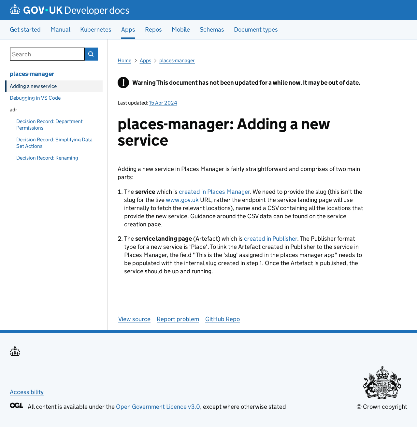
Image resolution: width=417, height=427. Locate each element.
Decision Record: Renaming (47, 158)
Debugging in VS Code (35, 98)
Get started (25, 29)
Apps (145, 60)
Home (124, 60)
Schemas (212, 29)
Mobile (181, 29)
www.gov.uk (182, 200)
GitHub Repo (222, 319)
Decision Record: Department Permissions (49, 124)
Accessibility (27, 392)
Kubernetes (95, 29)
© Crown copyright (381, 406)
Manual (60, 29)
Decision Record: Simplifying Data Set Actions (54, 142)
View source (134, 319)
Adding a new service (33, 86)
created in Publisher (270, 238)
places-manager (32, 74)
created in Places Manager (214, 191)
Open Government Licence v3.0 (158, 406)
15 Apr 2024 (163, 103)
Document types (256, 29)
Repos (153, 29)
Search (91, 54)
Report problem (178, 319)
